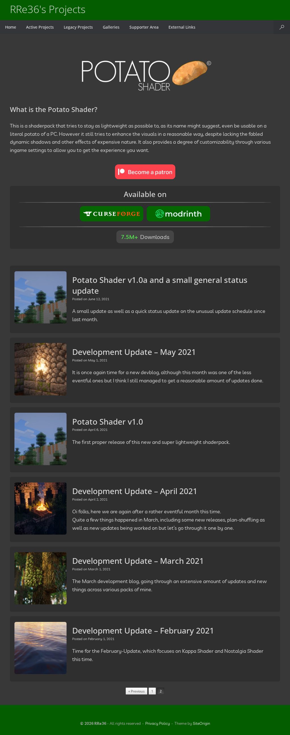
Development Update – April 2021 (134, 491)
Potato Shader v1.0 (107, 421)
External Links (182, 27)
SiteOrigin (201, 723)
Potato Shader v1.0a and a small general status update (160, 285)
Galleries (111, 27)
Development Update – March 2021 (138, 560)
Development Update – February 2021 (143, 630)
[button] (281, 27)
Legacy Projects (78, 27)
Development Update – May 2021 (134, 351)
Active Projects (40, 27)
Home (10, 27)
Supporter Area (144, 27)
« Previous (136, 691)
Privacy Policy (157, 723)
